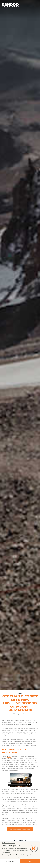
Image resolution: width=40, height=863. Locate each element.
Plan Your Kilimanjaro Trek (20, 829)
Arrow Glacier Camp (12, 793)
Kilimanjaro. (28, 724)
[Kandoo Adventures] (10, 4)
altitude (9, 756)
